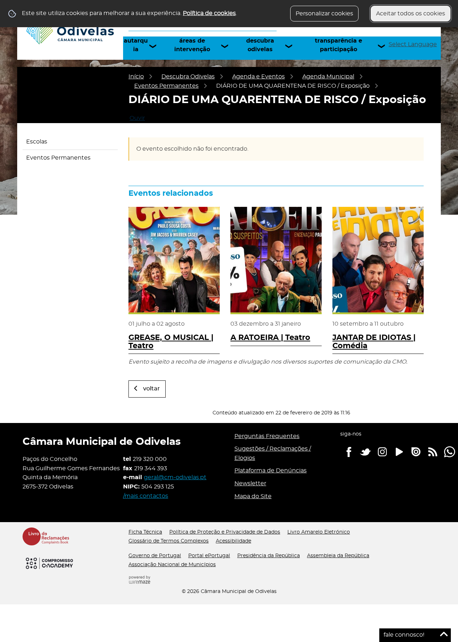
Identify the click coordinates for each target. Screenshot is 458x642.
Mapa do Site (253, 496)
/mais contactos (145, 496)
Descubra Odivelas (260, 45)
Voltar (151, 388)
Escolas (36, 142)
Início (136, 76)
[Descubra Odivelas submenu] (292, 46)
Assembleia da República (338, 555)
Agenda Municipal (328, 76)
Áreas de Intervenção (192, 45)
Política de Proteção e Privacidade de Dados (224, 532)
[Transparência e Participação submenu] (385, 46)
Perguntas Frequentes (266, 436)
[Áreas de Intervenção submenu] (228, 46)
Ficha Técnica (145, 532)
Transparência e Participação (338, 45)
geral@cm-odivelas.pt (175, 477)
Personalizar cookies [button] (324, 13)
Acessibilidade (233, 541)
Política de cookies (209, 13)
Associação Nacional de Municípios (172, 564)
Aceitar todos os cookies (410, 13)
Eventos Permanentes (166, 86)
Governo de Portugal (154, 555)
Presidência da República (268, 555)
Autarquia (136, 45)
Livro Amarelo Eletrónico (318, 532)
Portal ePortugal (209, 555)
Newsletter (250, 483)
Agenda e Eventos (258, 76)
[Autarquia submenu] (156, 46)
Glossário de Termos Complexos (168, 541)
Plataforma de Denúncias (270, 470)
